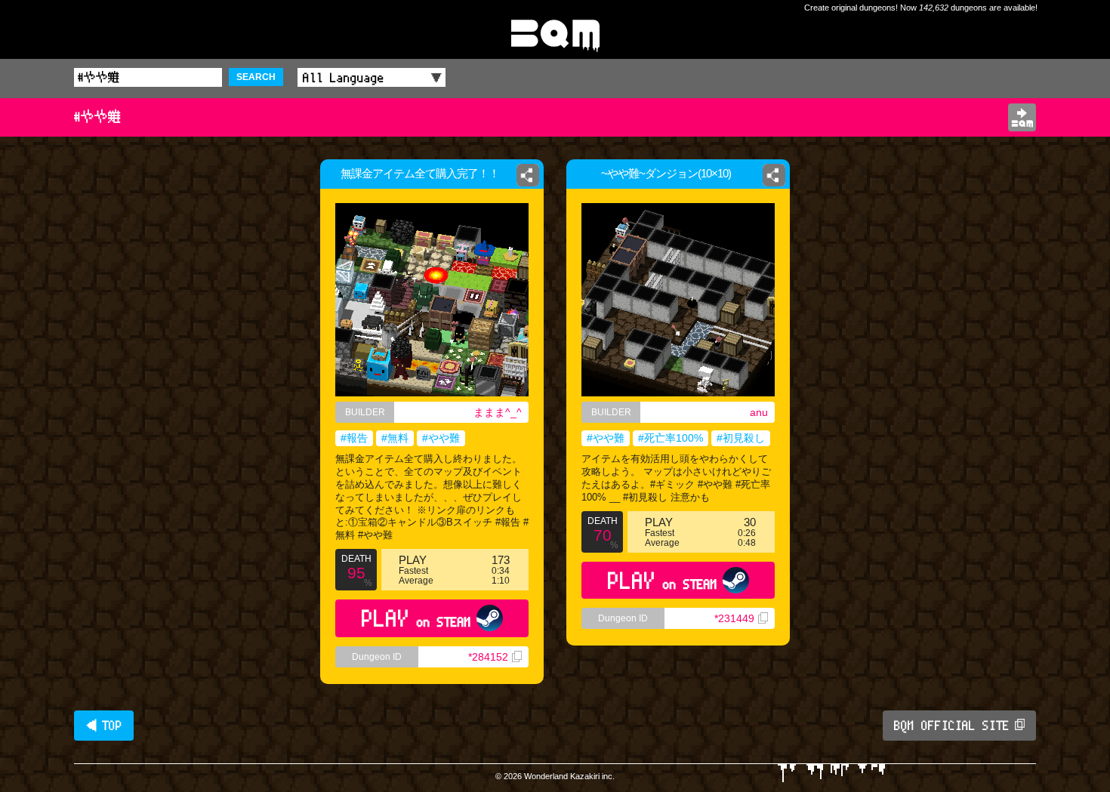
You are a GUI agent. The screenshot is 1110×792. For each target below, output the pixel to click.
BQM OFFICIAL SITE (952, 725)
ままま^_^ (497, 412)
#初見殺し (741, 438)
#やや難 (441, 438)
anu (759, 412)
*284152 (488, 657)
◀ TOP (103, 725)
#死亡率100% (670, 438)
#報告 (354, 438)
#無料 (395, 438)
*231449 (734, 618)
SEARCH (256, 77)
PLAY (416, 618)
